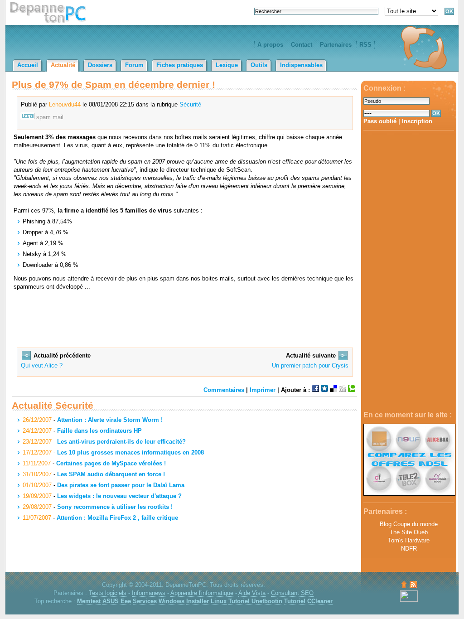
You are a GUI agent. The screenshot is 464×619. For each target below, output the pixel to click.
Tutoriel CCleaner (308, 601)
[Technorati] (351, 390)
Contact (301, 44)
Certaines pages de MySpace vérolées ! (111, 463)
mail (58, 117)
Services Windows (158, 601)
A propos (270, 44)
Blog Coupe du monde (409, 524)
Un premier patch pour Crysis (310, 365)
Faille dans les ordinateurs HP (99, 430)
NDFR (409, 548)
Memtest (89, 601)
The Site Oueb (409, 532)
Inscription (417, 121)
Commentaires (223, 390)
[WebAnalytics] (409, 599)
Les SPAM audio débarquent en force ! (111, 474)
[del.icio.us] (333, 390)
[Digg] (342, 390)
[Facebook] (315, 390)
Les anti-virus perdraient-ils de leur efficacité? (121, 441)
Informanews (148, 593)
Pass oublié (379, 121)
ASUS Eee (116, 601)
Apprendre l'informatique (201, 593)
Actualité (63, 65)
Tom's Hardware (409, 540)
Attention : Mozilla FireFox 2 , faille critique (117, 517)
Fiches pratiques (179, 65)
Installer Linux (206, 601)
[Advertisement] (408, 271)
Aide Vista (252, 593)
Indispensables (301, 65)
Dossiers (100, 65)
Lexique (227, 65)
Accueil (27, 65)
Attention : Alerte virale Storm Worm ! (110, 419)
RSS (365, 44)
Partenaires (336, 44)
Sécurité (190, 104)
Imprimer (263, 390)
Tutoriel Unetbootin (255, 601)
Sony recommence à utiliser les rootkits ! (115, 506)
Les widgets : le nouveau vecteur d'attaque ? (119, 496)
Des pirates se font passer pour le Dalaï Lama (120, 485)
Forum (134, 65)
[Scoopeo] (324, 390)
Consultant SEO (292, 593)
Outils (259, 65)
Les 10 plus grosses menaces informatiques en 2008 (130, 452)
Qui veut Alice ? (42, 365)
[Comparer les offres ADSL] (409, 493)
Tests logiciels (107, 593)
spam (43, 117)
